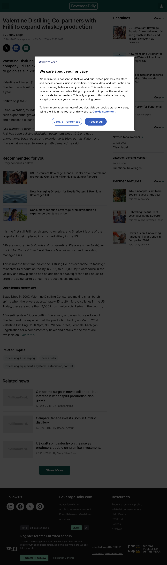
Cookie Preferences (66, 121)
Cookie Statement (103, 111)
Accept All (96, 121)
